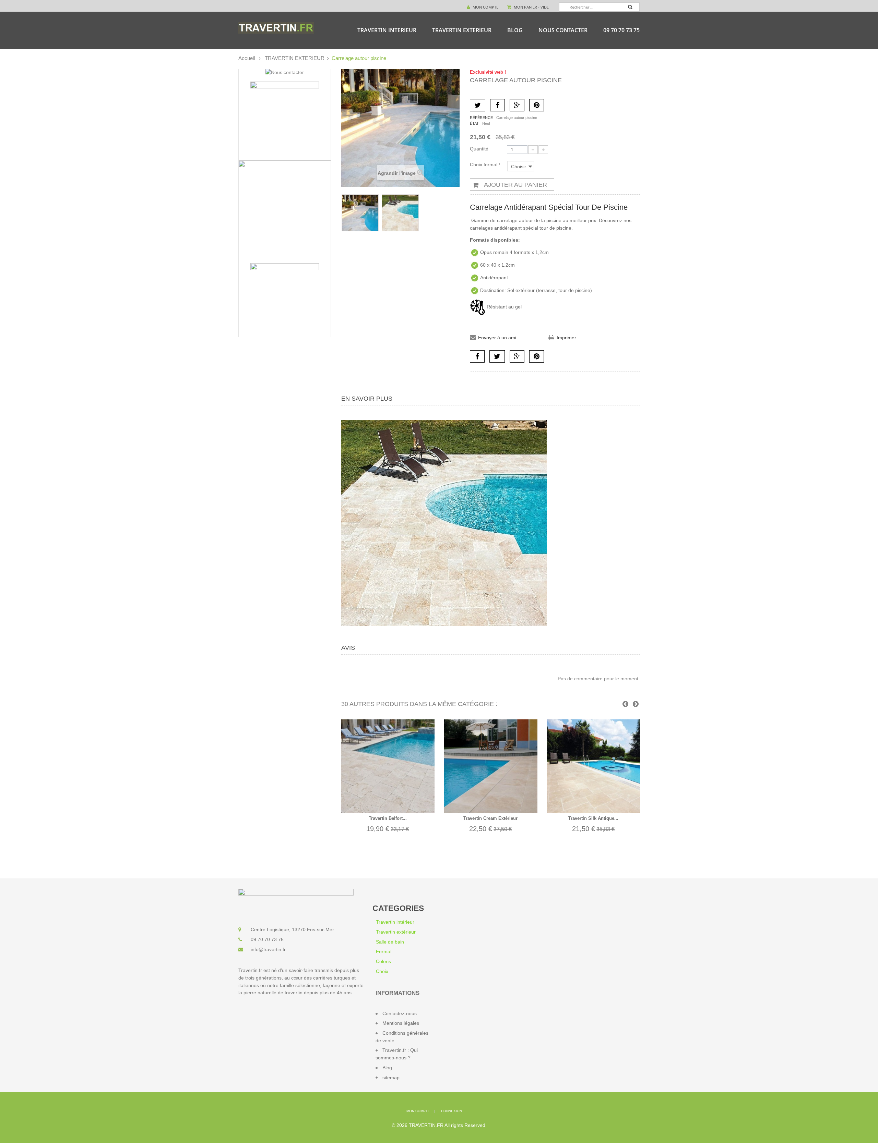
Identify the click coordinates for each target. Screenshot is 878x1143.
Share (477, 356)
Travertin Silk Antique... (593, 818)
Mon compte (485, 7)
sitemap (391, 1077)
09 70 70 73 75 (621, 30)
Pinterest (536, 105)
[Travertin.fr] (276, 27)
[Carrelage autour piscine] (360, 213)
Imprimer (566, 337)
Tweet (477, 105)
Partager (497, 105)
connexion (451, 1111)
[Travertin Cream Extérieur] (490, 766)
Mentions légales (400, 1023)
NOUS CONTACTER (563, 30)
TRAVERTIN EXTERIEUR (461, 30)
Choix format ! (486, 164)
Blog (515, 30)
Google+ (517, 105)
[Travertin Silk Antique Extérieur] (593, 766)
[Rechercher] (633, 8)
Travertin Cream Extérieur (490, 818)
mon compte (418, 1111)
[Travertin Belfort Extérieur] (388, 766)
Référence (481, 117)
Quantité (479, 148)
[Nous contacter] (284, 72)
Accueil (246, 58)
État (474, 123)
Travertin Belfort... (388, 818)
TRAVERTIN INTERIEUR (386, 30)
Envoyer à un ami (497, 337)
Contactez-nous (399, 1013)
